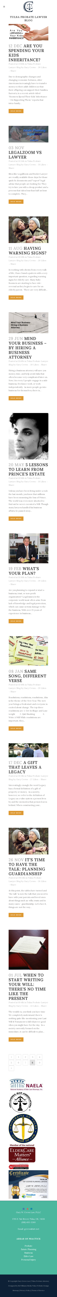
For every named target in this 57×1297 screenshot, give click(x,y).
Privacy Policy (25, 1290)
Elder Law (28, 1256)
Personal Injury (28, 1259)
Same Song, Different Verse (27, 676)
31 (42, 165)
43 (34, 1006)
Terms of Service (38, 1290)
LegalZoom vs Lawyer (25, 155)
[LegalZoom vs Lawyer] (28, 134)
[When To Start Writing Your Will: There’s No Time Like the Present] (28, 950)
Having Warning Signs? (28, 251)
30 (42, 67)
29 (42, 261)
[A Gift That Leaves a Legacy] (28, 750)
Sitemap (16, 1290)
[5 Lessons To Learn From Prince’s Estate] (28, 436)
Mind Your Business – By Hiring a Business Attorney (28, 348)
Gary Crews (30, 67)
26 (42, 881)
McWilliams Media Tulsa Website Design (33, 1286)
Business (28, 1253)
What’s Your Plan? (24, 571)
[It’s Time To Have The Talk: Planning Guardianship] (28, 841)
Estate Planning (28, 1249)
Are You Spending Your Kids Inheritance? (26, 52)
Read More (16, 111)
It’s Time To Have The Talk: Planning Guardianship (27, 866)
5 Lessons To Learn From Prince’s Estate (28, 469)
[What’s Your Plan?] (28, 548)
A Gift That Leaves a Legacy (25, 767)
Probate (28, 1246)
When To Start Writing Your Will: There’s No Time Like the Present (27, 987)
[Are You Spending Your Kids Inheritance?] (28, 32)
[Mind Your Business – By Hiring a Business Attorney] (28, 322)
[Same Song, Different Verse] (28, 651)
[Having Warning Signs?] (28, 229)
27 (34, 779)
